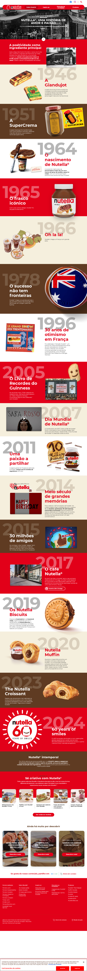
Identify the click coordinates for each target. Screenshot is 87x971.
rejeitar (77, 968)
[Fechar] (83, 962)
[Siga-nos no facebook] (71, 2)
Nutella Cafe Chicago (56, 588)
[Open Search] (81, 2)
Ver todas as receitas (43, 814)
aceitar (62, 968)
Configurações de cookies (11, 968)
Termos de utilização (19, 921)
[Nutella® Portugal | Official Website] (14, 7)
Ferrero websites (8, 885)
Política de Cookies (54, 964)
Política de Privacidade (14, 923)
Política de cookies (8, 921)
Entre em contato (69, 874)
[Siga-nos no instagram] (75, 2)
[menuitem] (31, 7)
